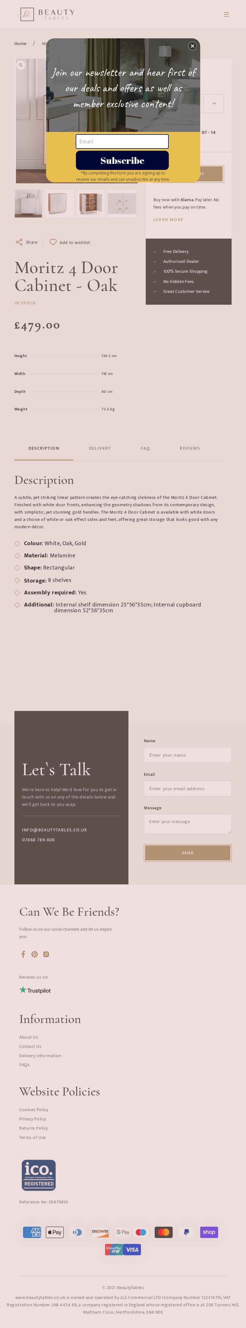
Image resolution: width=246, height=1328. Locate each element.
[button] (192, 46)
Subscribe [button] (122, 160)
